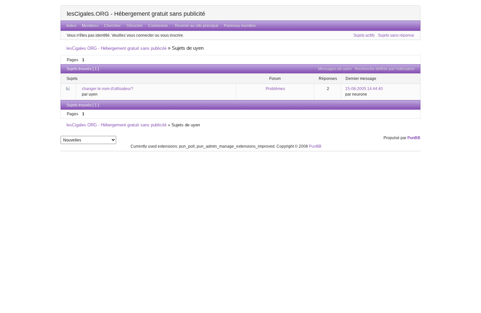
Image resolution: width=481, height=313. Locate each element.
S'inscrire (134, 25)
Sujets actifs (364, 35)
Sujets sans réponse (396, 35)
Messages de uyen (335, 68)
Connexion (158, 25)
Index (71, 25)
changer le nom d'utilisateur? (107, 88)
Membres (90, 25)
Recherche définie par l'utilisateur (385, 68)
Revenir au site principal (196, 25)
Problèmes (275, 88)
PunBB (413, 138)
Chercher (112, 25)
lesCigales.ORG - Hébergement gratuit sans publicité (136, 13)
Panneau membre (240, 25)
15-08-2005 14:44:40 (364, 88)
